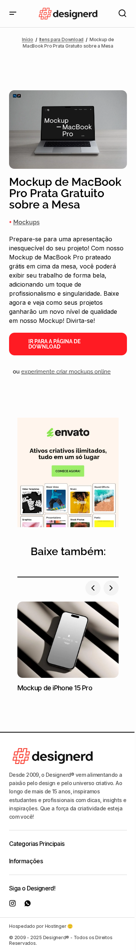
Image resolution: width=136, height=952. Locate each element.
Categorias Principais (37, 843)
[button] (13, 13)
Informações (26, 861)
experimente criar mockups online (66, 371)
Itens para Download (61, 39)
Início (27, 39)
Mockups (26, 222)
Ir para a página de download (54, 344)
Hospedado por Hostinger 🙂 (41, 926)
